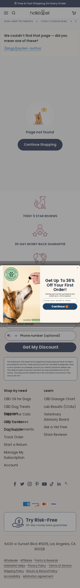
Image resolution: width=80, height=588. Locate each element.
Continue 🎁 (60, 306)
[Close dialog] (77, 267)
